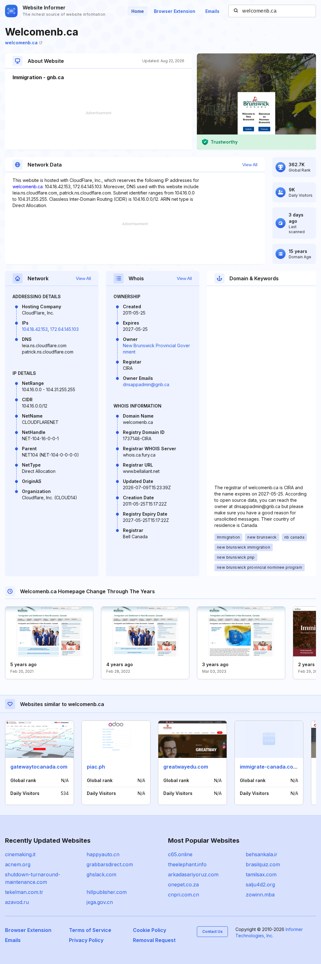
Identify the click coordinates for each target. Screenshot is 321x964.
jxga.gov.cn (100, 902)
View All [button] (249, 164)
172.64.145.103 (64, 329)
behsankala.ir (261, 854)
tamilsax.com (261, 874)
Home (137, 11)
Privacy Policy (86, 940)
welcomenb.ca (21, 42)
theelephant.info (187, 864)
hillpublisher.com (107, 892)
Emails (212, 11)
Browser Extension (174, 11)
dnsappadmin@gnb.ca (146, 384)
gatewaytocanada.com (38, 767)
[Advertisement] (98, 130)
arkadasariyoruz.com (193, 874)
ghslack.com (101, 874)
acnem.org (17, 864)
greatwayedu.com (185, 767)
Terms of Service (90, 930)
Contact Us (212, 931)
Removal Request (154, 940)
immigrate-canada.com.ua (272, 767)
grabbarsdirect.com (110, 864)
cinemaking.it (20, 854)
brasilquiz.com (263, 864)
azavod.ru (17, 902)
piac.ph (96, 767)
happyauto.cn (103, 854)
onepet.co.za (183, 884)
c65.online (180, 854)
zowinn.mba (260, 894)
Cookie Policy (149, 930)
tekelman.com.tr (24, 892)
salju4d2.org (260, 884)
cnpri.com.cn (183, 894)
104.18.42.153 (35, 329)
